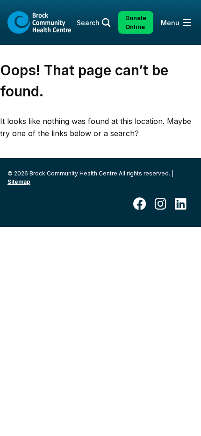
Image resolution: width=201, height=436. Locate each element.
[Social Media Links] (100, 204)
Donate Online (135, 22)
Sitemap (18, 181)
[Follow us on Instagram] (164, 205)
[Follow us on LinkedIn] (184, 205)
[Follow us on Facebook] (143, 205)
